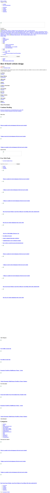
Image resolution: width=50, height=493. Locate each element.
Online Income (6, 39)
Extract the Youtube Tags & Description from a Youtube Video (13, 394)
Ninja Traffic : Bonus (7, 428)
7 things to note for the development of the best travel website (13, 136)
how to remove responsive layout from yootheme (10, 111)
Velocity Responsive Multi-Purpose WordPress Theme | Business (13, 381)
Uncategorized (6, 437)
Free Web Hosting (8, 47)
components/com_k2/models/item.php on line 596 (11, 109)
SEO (4, 42)
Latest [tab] (4, 166)
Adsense (4, 424)
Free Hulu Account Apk (5, 359)
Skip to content (3, 1)
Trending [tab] (4, 168)
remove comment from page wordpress (11, 238)
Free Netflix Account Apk (5, 348)
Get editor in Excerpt (7, 235)
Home (4, 38)
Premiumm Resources (7, 431)
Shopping (5, 40)
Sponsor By (5, 434)
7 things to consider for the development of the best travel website (13, 147)
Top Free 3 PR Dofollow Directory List (11, 233)
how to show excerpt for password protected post (13, 242)
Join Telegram (8, 45)
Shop (4, 433)
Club (4, 48)
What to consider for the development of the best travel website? (13, 125)
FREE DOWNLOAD (7, 426)
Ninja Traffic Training (7, 429)
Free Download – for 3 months (11, 46)
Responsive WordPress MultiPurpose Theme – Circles (11, 370)
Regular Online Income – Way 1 (30, 34)
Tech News (5, 436)
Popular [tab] (4, 167)
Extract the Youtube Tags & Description (13, 53)
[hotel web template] (2, 74)
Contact (4, 4)
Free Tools (5, 52)
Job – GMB (7, 51)
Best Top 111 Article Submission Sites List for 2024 (13, 222)
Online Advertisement (9, 44)
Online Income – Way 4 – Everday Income (26, 30)
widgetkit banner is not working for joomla (12, 240)
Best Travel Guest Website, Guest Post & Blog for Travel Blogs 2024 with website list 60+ (21, 211)
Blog (4, 41)
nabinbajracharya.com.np (11, 16)
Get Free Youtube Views (7, 160)
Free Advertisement (6, 5)
